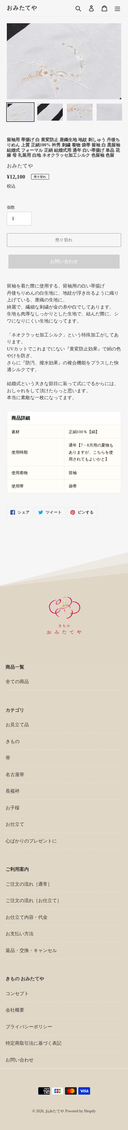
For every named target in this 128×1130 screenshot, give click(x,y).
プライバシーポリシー (29, 1026)
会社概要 (15, 1010)
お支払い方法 (20, 933)
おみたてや (22, 8)
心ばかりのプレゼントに (31, 841)
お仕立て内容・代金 (27, 917)
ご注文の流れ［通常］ (29, 884)
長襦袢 (13, 791)
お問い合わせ (64, 261)
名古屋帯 (15, 774)
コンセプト (17, 993)
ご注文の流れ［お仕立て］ (34, 900)
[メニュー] (117, 8)
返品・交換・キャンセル (31, 950)
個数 (11, 207)
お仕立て (15, 824)
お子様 (13, 807)
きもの (13, 741)
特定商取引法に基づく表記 (34, 1043)
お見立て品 (17, 724)
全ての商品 (17, 681)
